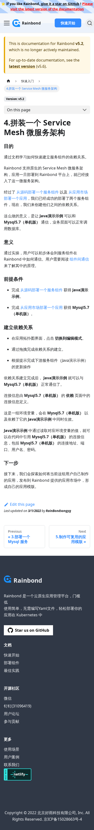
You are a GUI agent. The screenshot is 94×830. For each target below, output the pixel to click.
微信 (8, 698)
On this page (18, 109)
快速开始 (68, 22)
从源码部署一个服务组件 (37, 192)
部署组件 (11, 662)
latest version (22, 66)
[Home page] (8, 81)
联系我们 (11, 764)
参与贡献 (11, 721)
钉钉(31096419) (17, 706)
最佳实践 (11, 670)
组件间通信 (79, 259)
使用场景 (11, 749)
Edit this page (22, 504)
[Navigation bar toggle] (6, 23)
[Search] (89, 23)
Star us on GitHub (32, 630)
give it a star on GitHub (59, 3)
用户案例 (11, 757)
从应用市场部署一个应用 (41, 307)
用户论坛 (11, 713)
